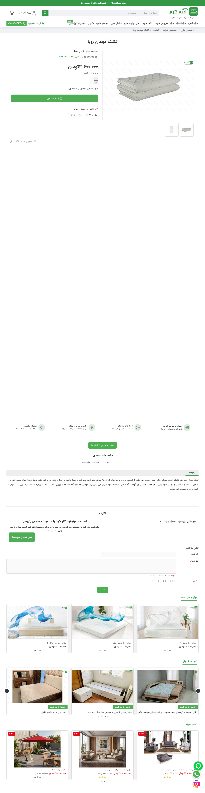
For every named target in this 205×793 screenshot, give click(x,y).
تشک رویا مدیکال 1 (188, 643)
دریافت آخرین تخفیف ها (102, 445)
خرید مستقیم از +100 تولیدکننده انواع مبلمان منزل (102, 3)
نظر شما (195, 561)
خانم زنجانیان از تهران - (109, 712)
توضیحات (192, 472)
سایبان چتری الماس (58, 770)
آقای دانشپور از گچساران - (167, 712)
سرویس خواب (169, 30)
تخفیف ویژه (191, 724)
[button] (198, 691)
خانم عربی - (54, 712)
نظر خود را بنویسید (22, 537)
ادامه (102, 589)
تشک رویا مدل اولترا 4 (56, 643)
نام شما (195, 554)
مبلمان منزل (186, 30)
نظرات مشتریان (189, 661)
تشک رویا (83, 114)
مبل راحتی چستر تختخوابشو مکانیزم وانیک (178, 770)
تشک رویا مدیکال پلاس (121, 643)
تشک (156, 30)
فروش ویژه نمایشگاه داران (21, 141)
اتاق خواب (72, 114)
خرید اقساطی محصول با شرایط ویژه (83, 88)
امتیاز (196, 580)
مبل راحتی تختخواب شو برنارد (118, 770)
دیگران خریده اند (189, 597)
